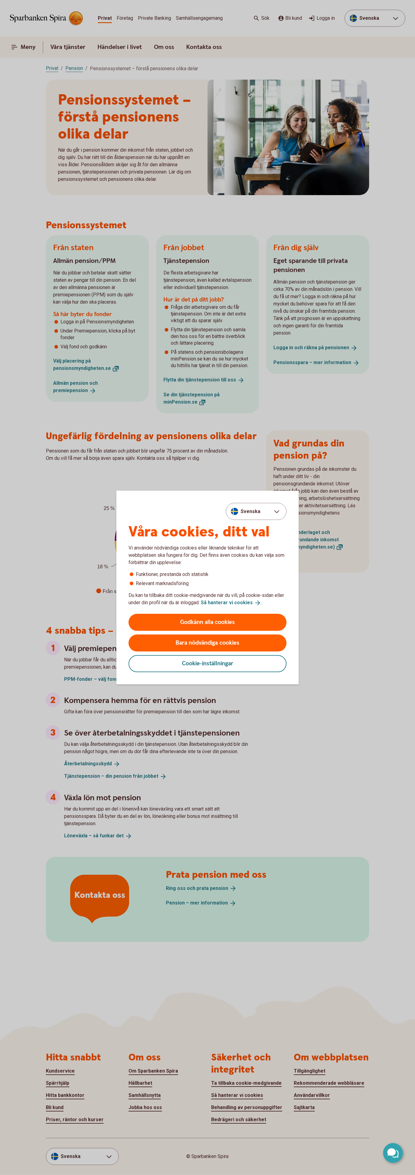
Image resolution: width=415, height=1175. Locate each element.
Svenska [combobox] (250, 511)
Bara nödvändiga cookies (207, 642)
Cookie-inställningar (207, 663)
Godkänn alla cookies (207, 622)
